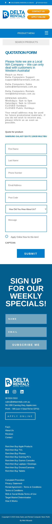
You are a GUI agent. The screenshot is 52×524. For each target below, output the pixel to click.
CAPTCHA (10, 243)
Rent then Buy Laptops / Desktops (20, 464)
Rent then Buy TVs (13, 450)
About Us (9, 430)
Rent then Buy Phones (15, 453)
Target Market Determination (18, 497)
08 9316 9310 (42, 2)
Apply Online (38, 17)
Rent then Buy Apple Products (18, 446)
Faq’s (7, 427)
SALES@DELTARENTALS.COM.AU (22, 2)
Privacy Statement (13, 483)
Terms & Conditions (14, 490)
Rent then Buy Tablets (15, 471)
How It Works (11, 501)
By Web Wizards (26, 521)
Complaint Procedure (14, 480)
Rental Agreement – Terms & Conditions (23, 487)
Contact (8, 437)
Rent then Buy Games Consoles (20, 460)
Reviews (9, 434)
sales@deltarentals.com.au (17, 402)
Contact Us (38, 11)
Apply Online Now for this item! (25, 237)
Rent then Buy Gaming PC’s (18, 457)
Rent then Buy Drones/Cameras (19, 467)
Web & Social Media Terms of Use (20, 494)
